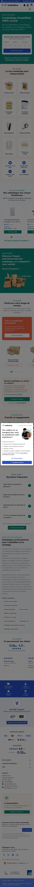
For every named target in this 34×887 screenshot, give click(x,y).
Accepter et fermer (18, 462)
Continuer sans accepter (25, 425)
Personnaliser (18, 458)
